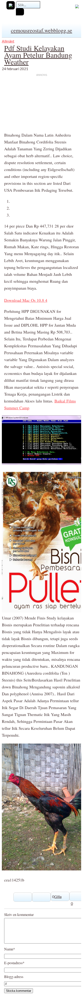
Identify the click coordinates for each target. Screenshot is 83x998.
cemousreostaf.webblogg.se (41, 30)
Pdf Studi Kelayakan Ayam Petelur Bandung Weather (38, 55)
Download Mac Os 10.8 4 (25, 300)
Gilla (58, 896)
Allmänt (8, 41)
